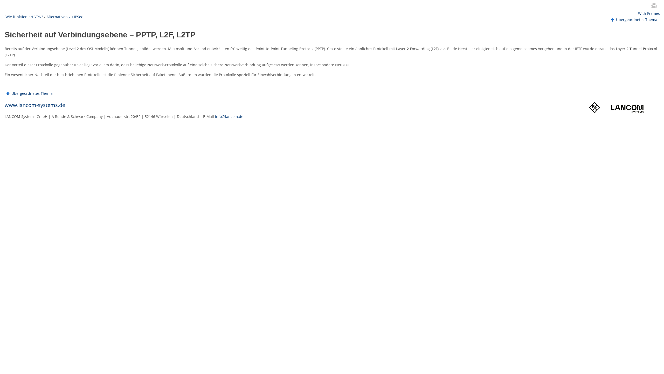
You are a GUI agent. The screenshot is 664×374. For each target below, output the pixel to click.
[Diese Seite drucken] (655, 6)
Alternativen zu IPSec (64, 16)
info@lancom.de (229, 116)
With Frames (649, 13)
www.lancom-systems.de (35, 105)
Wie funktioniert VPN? (24, 16)
